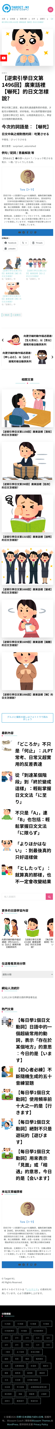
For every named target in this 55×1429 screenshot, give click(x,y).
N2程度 (20, 1324)
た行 (37, 1338)
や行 (27, 1345)
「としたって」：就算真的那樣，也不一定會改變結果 (33, 874)
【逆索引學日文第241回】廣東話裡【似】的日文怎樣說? (32, 943)
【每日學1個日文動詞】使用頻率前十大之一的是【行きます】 (34, 1102)
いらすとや (32, 1289)
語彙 (20, 1394)
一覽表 (7, 1352)
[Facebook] (27, 232)
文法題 (17, 1380)
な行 (48, 1338)
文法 (6, 1380)
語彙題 (31, 1394)
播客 (6, 1373)
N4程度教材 (9, 1331)
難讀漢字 (20, 1401)
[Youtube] (19, 232)
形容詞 (33, 1366)
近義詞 (44, 1394)
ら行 (37, 1345)
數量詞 (42, 1373)
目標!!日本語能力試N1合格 (29, 1416)
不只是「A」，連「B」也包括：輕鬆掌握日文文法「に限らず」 (32, 822)
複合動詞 (8, 1394)
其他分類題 (35, 1352)
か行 (17, 1338)
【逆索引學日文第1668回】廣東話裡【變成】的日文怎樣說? (27, 591)
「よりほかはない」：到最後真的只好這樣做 (33, 850)
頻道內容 (34, 1401)
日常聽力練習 (32, 1380)
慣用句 (45, 1366)
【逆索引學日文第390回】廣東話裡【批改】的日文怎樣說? (27, 485)
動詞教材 (39, 1359)
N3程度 (33, 1324)
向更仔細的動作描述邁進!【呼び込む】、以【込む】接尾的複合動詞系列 (11, 943)
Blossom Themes (41, 1420)
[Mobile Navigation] (50, 9)
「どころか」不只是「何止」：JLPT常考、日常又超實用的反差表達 (34, 754)
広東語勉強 (19, 1366)
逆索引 (4, 73)
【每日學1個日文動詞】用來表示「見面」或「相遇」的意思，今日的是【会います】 (34, 1164)
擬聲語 (30, 1373)
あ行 (6, 1338)
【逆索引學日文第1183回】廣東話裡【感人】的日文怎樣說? (36, 273)
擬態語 (17, 1373)
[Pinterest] (23, 232)
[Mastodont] (35, 232)
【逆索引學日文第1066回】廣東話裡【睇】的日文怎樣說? (27, 696)
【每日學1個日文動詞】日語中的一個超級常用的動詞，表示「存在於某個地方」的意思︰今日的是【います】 (34, 1040)
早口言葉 (20, 1387)
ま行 (17, 1345)
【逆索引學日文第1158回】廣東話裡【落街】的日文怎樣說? (27, 433)
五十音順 (20, 1352)
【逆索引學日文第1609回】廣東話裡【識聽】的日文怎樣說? (27, 643)
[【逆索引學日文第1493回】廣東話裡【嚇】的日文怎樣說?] (12, 263)
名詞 (6, 1366)
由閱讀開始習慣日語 (39, 1387)
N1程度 (8, 1324)
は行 (6, 1345)
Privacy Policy (41, 1424)
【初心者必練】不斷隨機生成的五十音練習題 (34, 1076)
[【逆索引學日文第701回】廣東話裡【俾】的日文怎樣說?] (12, 288)
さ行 (27, 1338)
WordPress (12, 1424)
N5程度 (24, 1331)
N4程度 (46, 1324)
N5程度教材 (38, 1331)
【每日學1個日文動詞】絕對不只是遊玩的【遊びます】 (34, 1132)
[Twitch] (31, 232)
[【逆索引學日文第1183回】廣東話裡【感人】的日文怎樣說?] (37, 263)
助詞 (17, 1359)
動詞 (7, 314)
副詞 (6, 1359)
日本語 (7, 1387)
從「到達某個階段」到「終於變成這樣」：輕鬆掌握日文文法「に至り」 (33, 788)
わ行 (48, 1345)
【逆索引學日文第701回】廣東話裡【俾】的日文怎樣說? (11, 299)
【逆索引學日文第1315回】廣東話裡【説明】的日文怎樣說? (27, 538)
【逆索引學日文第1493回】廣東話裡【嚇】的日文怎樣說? (12, 273)
